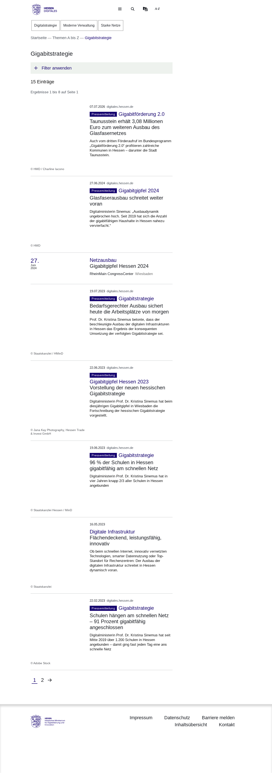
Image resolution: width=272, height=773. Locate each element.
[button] (101, 68)
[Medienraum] (145, 9)
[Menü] (120, 9)
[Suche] (133, 9)
